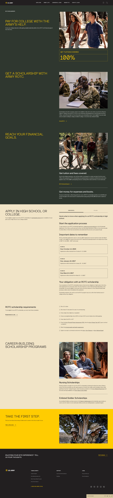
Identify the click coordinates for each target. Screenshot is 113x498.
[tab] (71, 211)
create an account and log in (90, 226)
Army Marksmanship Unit (35, 476)
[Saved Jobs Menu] (103, 2)
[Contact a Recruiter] (107, 496)
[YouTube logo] (94, 487)
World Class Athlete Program (36, 478)
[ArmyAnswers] (112, 496)
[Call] (109, 496)
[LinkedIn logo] (104, 487)
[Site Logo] (18, 470)
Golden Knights (34, 473)
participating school (36, 218)
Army (84, 330)
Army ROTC (62, 121)
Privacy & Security (85, 473)
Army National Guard (98, 330)
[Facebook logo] (97, 487)
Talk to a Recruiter (9, 425)
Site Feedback (101, 455)
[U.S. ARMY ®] (10, 3)
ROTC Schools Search (64, 184)
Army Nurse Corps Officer (81, 390)
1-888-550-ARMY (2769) (37, 486)
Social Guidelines (85, 476)
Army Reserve (89, 330)
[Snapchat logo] (101, 487)
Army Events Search (34, 481)
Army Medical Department (98, 389)
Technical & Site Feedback (62, 473)
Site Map (58, 476)
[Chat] (105, 496)
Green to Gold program (85, 401)
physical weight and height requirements (74, 327)
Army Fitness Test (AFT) (95, 322)
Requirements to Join (10, 314)
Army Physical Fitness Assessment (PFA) (74, 322)
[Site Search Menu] (107, 2)
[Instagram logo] (91, 487)
